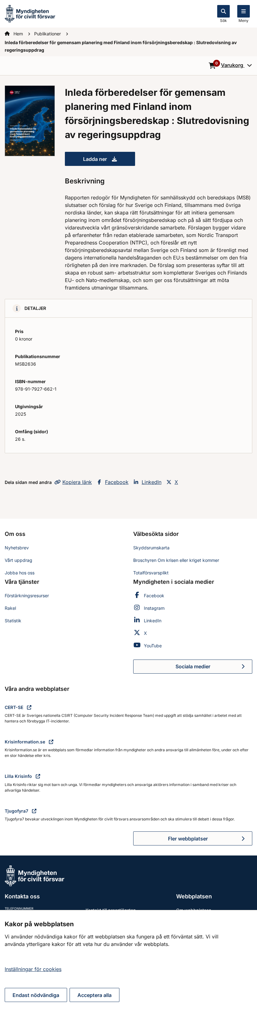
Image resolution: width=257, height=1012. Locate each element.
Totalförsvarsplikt (151, 572)
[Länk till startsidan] (30, 13)
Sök (223, 20)
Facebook (116, 482)
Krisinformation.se (25, 741)
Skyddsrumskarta (151, 547)
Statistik (13, 620)
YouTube (153, 645)
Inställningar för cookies (33, 969)
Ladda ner (109, 161)
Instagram (154, 608)
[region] (128, 961)
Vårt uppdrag (18, 560)
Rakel (10, 608)
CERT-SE (14, 707)
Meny (244, 20)
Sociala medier (214, 668)
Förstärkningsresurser (27, 595)
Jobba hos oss (19, 572)
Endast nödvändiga (36, 995)
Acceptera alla (94, 995)
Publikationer (48, 33)
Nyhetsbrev (17, 547)
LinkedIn (151, 482)
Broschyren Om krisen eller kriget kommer (176, 560)
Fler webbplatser (188, 838)
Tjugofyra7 (17, 811)
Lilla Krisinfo (19, 776)
